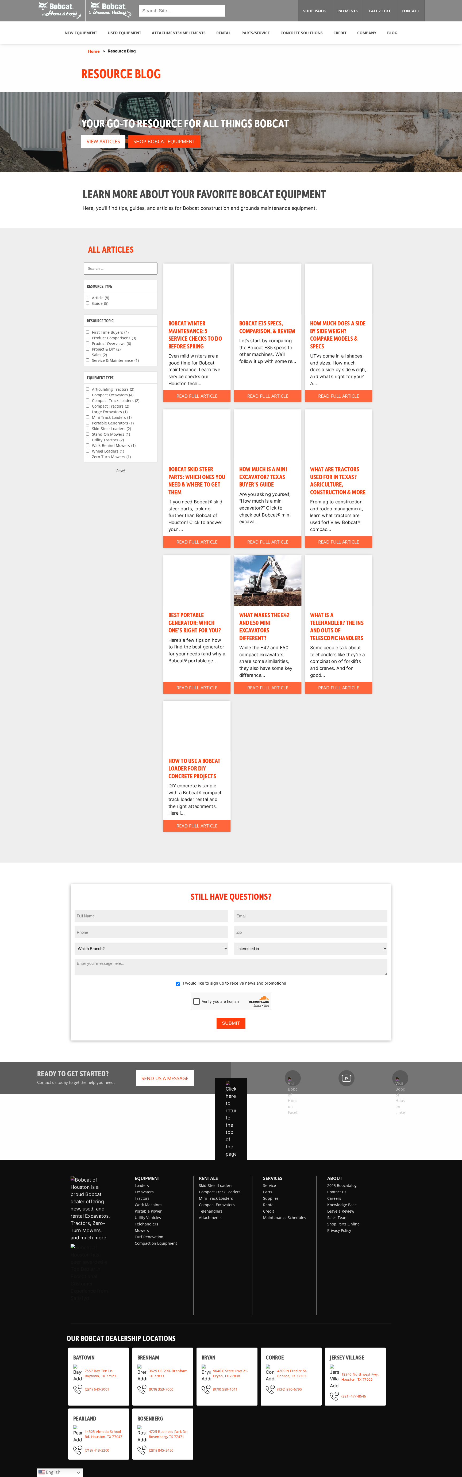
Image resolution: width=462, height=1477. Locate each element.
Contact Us (336, 1191)
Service (269, 1185)
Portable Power (148, 1211)
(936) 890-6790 (289, 1389)
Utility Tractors (108, 439)
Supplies (271, 1198)
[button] (85, 10)
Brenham (148, 1357)
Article (100, 297)
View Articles (103, 141)
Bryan (208, 1357)
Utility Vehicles (148, 1217)
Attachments (210, 1217)
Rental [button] (223, 32)
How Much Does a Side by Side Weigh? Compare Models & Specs (338, 334)
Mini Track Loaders (112, 417)
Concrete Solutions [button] (301, 32)
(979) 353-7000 (161, 1389)
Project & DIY (106, 349)
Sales (99, 354)
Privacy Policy (339, 1230)
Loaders (142, 1185)
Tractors (142, 1198)
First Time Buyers (110, 332)
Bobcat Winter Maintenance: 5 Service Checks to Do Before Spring (195, 334)
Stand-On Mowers (111, 434)
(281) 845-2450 (161, 1450)
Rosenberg (150, 1418)
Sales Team (337, 1217)
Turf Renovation (149, 1236)
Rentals (208, 1178)
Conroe (275, 1357)
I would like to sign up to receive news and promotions (234, 983)
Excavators (144, 1191)
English (52, 1472)
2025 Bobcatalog (342, 1185)
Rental (269, 1204)
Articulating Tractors (113, 389)
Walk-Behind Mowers (114, 445)
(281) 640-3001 (97, 1389)
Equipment (147, 1178)
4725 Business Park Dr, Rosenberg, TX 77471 (168, 1434)
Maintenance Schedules (284, 1217)
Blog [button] (392, 32)
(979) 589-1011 (225, 1389)
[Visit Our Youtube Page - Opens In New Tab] (346, 1078)
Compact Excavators (112, 394)
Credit (268, 1211)
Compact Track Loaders (115, 400)
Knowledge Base (342, 1204)
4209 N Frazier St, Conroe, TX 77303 (292, 1373)
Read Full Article (197, 396)
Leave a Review (340, 1211)
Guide (100, 303)
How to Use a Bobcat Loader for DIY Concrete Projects (194, 767)
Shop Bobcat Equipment (164, 141)
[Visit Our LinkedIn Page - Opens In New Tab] (400, 1078)
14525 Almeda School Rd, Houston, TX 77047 (103, 1434)
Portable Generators (113, 423)
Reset (120, 470)
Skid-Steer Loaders (111, 428)
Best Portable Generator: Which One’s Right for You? (194, 622)
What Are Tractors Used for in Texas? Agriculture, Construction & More (338, 480)
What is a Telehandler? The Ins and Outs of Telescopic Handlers (337, 626)
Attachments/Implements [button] (179, 32)
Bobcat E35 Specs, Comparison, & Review (267, 327)
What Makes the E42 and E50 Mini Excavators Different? (264, 626)
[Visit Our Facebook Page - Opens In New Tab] (293, 1078)
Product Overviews (111, 343)
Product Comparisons (114, 337)
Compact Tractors (110, 406)
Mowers (142, 1230)
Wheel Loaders (108, 451)
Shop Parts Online (343, 1224)
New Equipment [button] (81, 32)
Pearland (84, 1418)
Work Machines (148, 1204)
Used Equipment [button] (124, 32)
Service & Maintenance (115, 360)
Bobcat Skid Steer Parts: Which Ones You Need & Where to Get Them (196, 480)
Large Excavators (110, 411)
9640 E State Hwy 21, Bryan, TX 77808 (230, 1373)
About (334, 1178)
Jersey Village (347, 1357)
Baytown (84, 1357)
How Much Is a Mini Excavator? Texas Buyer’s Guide (263, 476)
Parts (267, 1191)
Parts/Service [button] (255, 32)
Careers (334, 1198)
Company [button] (366, 32)
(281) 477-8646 (353, 1396)
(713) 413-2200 (97, 1450)
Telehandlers (146, 1224)
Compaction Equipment (156, 1243)
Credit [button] (339, 32)
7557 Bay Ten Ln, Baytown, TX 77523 (100, 1373)
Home (94, 51)
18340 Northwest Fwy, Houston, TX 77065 (360, 1376)
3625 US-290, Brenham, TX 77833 (168, 1373)
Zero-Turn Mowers (111, 456)
